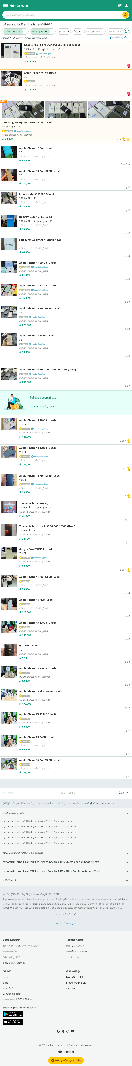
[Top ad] (128, 65)
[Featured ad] (128, 139)
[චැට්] (119, 5)
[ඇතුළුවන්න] (126, 5)
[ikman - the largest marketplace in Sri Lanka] (19, 5)
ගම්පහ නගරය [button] (12, 31)
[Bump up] (124, 139)
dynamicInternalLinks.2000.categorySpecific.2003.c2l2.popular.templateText (40, 820)
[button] (120, 37)
